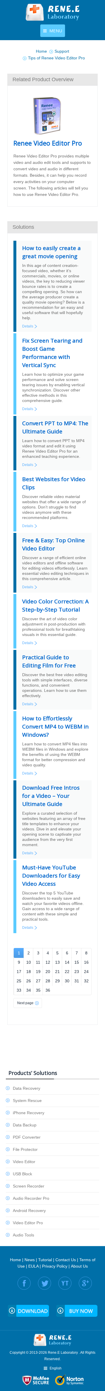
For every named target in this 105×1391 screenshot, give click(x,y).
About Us (79, 1266)
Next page (25, 1003)
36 (48, 990)
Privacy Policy (54, 1266)
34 (28, 990)
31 (76, 981)
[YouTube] (64, 1283)
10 (28, 962)
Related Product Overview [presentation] (43, 79)
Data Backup (24, 1125)
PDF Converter (27, 1137)
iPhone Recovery (28, 1112)
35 (38, 990)
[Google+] (85, 1283)
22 (67, 971)
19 (38, 971)
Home (15, 1259)
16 (86, 962)
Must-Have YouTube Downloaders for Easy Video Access (51, 875)
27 (38, 981)
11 (38, 962)
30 (67, 981)
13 (57, 962)
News (29, 1259)
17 (19, 971)
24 (86, 971)
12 (48, 962)
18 (28, 971)
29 (57, 981)
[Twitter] (44, 1283)
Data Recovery (26, 1088)
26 (28, 981)
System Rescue (27, 1100)
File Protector (25, 1149)
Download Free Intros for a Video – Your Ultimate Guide (51, 796)
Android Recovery (29, 1210)
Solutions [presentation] (23, 227)
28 (48, 981)
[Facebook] (24, 1283)
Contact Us (65, 1259)
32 (86, 981)
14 (67, 962)
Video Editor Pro (28, 1222)
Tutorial (45, 1259)
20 (48, 971)
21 (57, 971)
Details (27, 326)
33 (19, 990)
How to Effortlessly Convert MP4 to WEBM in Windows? (55, 726)
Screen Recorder (28, 1186)
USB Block (22, 1174)
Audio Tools (23, 1235)
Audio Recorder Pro (31, 1198)
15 (76, 962)
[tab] (52, 79)
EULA (33, 1266)
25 (19, 981)
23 (76, 971)
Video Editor (24, 1161)
